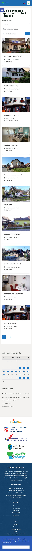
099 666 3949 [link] (9, 61)
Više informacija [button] (6, 542)
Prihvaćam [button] (16, 547)
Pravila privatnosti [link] (16, 529)
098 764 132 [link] (9, 180)
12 (12, 371)
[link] (2, 10)
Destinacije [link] (16, 506)
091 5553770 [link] (9, 210)
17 (4, 374)
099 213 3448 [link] (9, 150)
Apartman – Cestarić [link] (11, 115)
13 (16, 371)
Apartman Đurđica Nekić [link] (12, 264)
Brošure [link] (16, 524)
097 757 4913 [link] (9, 91)
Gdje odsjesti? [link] (16, 512)
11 (8, 371)
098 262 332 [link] (9, 299)
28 (20, 378)
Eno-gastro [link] (16, 510)
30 (28, 378)
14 (20, 371)
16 (28, 371)
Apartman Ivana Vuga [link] (11, 86)
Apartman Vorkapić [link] (11, 145)
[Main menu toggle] (28, 3)
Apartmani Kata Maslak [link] (12, 234)
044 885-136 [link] (9, 269)
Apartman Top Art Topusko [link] (13, 294)
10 (4, 371)
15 (24, 371)
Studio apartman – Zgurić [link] (13, 175)
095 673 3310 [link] (9, 329)
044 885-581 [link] (9, 239)
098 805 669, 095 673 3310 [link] (12, 121)
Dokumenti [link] (16, 527)
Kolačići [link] (16, 531)
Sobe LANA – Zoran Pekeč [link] (13, 56)
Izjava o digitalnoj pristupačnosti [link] (16, 534)
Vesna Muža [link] (8, 205)
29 (24, 378)
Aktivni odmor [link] (16, 508)
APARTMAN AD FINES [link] (10, 323)
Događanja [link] (16, 515)
